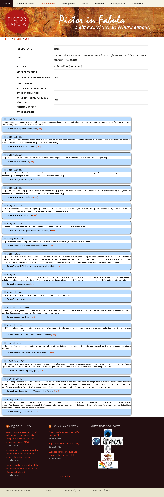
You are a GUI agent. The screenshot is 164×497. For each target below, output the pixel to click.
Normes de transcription (18, 490)
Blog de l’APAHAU (20, 426)
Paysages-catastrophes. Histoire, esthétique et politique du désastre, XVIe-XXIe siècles (22, 453)
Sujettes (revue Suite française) (64, 443)
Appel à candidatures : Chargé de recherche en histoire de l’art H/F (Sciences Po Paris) (22, 468)
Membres (99, 3)
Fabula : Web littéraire (66, 426)
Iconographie (68, 3)
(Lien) (39, 128)
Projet (85, 3)
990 (27, 38)
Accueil (6, 3)
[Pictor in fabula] (82, 22)
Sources (18, 38)
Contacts (47, 490)
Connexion (65, 476)
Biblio (8, 38)
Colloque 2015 (118, 3)
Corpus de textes (26, 3)
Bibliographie (48, 3)
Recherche (137, 3)
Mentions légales (72, 490)
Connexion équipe (101, 490)
